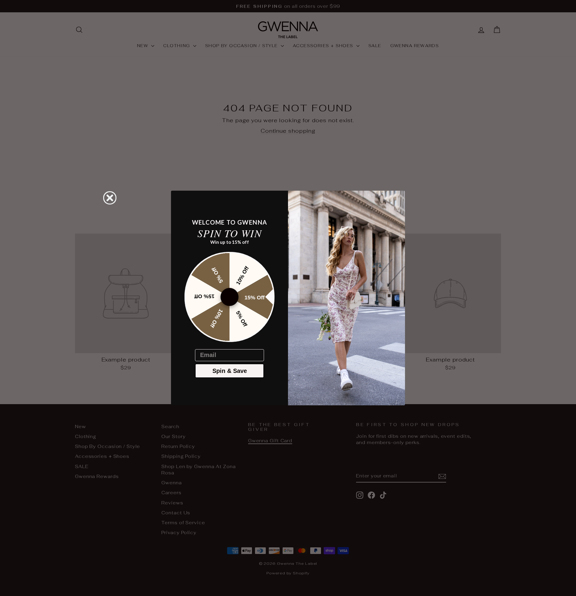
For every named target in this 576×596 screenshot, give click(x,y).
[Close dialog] (110, 198)
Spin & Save (229, 371)
